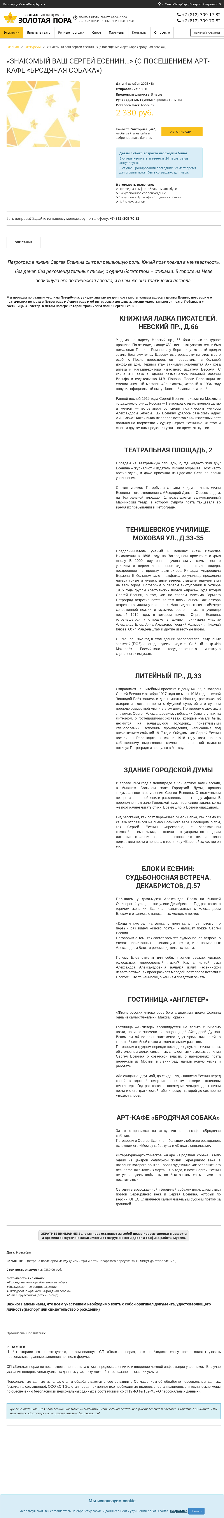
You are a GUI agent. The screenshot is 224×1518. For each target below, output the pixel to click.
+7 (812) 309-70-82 (201, 21)
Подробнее (178, 1511)
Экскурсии (33, 47)
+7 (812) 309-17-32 (201, 14)
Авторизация (182, 132)
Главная (13, 47)
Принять (196, 1511)
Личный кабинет (207, 32)
